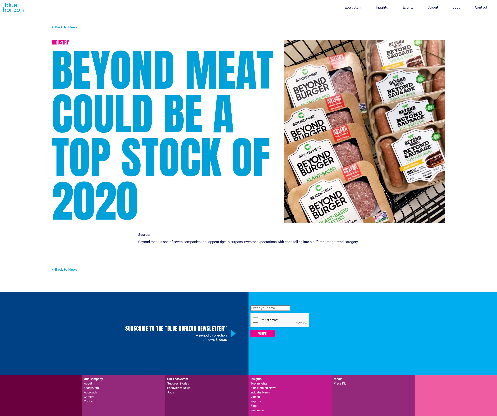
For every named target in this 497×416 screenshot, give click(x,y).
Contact (481, 7)
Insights (382, 7)
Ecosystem (353, 7)
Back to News (66, 27)
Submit (263, 333)
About (433, 7)
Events (408, 7)
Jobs (456, 7)
